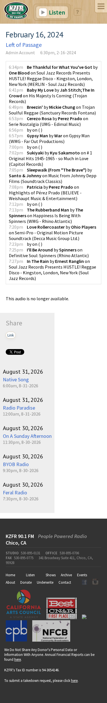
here (17, 659)
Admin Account (20, 52)
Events (82, 575)
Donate (26, 582)
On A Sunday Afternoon (27, 436)
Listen (56, 12)
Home (10, 575)
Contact (64, 582)
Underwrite (45, 582)
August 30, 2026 (23, 428)
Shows (51, 575)
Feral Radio (15, 492)
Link (10, 335)
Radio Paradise (19, 407)
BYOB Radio (16, 464)
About (10, 582)
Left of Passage (24, 44)
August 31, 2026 (23, 371)
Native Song (16, 379)
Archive (66, 575)
